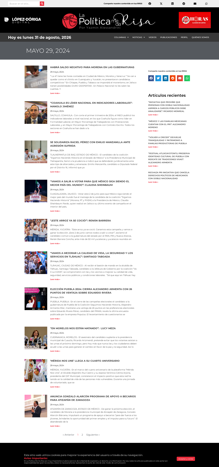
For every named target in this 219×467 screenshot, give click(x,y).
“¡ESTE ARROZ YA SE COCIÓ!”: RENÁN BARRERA (80, 220)
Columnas (120, 37)
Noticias (137, 37)
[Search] (42, 3)
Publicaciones (168, 37)
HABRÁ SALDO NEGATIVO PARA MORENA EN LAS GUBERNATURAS (92, 67)
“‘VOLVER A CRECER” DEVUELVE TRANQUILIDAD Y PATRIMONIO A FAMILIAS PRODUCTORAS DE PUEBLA (167, 140)
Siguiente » (93, 434)
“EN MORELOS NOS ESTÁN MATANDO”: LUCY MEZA (83, 328)
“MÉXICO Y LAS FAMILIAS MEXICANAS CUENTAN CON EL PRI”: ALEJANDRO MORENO (167, 124)
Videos (152, 37)
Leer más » (55, 93)
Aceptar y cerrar (185, 459)
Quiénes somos (200, 37)
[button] (151, 78)
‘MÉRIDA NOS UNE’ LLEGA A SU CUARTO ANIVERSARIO (85, 360)
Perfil (184, 37)
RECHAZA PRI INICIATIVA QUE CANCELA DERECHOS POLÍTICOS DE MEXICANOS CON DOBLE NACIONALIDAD (168, 175)
